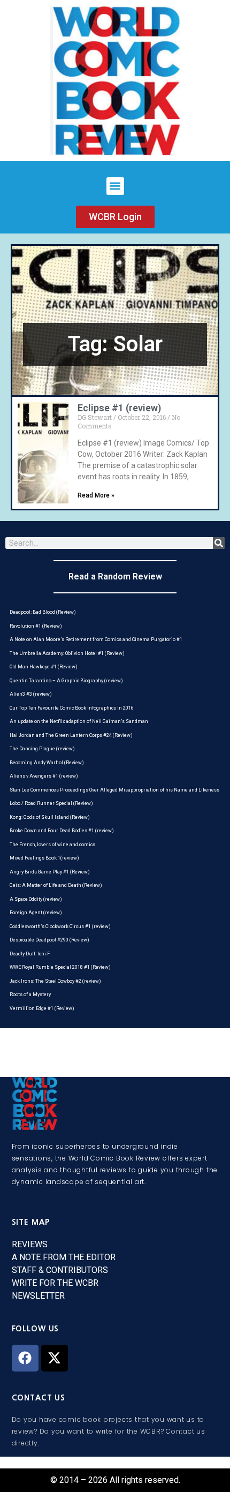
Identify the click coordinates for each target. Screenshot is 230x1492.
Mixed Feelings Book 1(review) (44, 858)
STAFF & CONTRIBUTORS (60, 1270)
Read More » (96, 495)
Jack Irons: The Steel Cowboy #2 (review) (55, 981)
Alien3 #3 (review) (31, 694)
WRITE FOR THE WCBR (55, 1283)
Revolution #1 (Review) (36, 626)
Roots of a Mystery (30, 994)
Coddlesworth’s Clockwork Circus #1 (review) (60, 926)
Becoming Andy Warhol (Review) (47, 762)
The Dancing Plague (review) (42, 748)
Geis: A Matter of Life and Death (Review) (56, 885)
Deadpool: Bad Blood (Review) (43, 612)
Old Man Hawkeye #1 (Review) (44, 666)
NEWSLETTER (38, 1296)
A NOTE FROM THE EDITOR (64, 1257)
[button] (115, 186)
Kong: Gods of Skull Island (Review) (50, 817)
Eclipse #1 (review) (119, 407)
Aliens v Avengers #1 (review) (44, 776)
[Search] (219, 543)
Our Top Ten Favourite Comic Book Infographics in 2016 (72, 708)
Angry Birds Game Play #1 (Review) (50, 872)
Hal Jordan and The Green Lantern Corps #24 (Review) (71, 735)
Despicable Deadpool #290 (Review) (49, 940)
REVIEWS (30, 1244)
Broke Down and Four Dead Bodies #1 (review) (62, 830)
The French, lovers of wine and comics (52, 844)
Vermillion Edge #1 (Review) (42, 1008)
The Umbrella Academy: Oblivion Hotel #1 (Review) (67, 653)
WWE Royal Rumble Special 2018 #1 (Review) (60, 967)
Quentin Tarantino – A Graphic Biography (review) (66, 680)
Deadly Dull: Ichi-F (30, 953)
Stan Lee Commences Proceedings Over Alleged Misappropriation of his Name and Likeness (114, 790)
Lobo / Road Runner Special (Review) (51, 803)
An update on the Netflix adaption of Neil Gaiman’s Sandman (79, 721)
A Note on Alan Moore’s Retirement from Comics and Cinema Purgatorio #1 (96, 639)
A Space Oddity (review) (36, 899)
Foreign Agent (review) (36, 912)
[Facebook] (25, 1358)
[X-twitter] (54, 1358)
